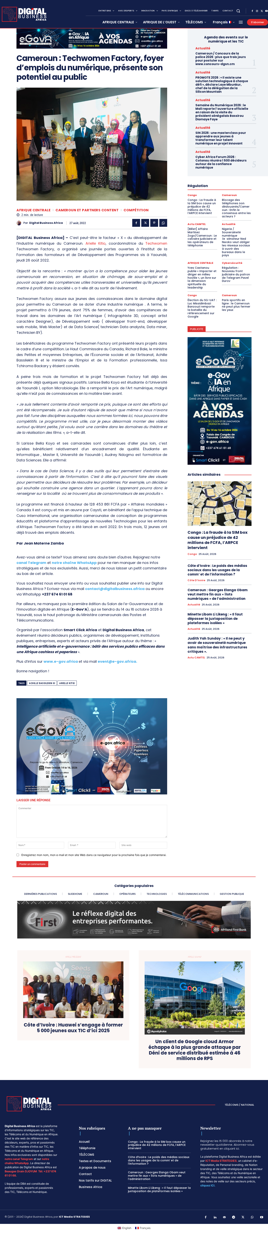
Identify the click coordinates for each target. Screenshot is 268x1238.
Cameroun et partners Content (87, 210)
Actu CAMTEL (197, 224)
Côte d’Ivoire (196, 580)
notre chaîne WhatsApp (74, 562)
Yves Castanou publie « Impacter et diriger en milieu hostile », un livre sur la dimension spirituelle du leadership (202, 278)
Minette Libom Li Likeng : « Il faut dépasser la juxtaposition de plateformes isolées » (215, 618)
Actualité (202, 48)
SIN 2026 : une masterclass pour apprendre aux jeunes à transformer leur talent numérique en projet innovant (220, 138)
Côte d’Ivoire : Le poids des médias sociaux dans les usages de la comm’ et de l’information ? (217, 570)
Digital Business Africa (46, 223)
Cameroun (229, 195)
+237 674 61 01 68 (57, 594)
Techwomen (156, 243)
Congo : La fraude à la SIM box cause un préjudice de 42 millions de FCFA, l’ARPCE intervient (202, 206)
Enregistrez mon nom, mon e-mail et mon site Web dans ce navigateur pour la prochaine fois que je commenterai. (93, 855)
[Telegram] (233, 1217)
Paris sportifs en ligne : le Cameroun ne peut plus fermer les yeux (236, 305)
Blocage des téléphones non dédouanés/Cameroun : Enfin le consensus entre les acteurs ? (236, 208)
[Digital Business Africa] (19, 223)
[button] (238, 10)
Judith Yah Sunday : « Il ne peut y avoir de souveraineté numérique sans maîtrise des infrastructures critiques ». (217, 645)
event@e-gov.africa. (117, 661)
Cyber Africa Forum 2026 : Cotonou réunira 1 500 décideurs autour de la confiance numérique (221, 162)
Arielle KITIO (67, 683)
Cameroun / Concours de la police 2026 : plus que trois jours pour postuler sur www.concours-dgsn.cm (220, 58)
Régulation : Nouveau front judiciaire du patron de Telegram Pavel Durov (236, 274)
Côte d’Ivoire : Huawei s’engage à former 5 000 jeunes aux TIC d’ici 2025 (73, 1028)
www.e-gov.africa (61, 661)
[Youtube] (261, 1217)
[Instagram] (257, 11)
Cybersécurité (232, 263)
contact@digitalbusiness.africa (115, 588)
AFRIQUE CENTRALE (33, 210)
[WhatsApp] (163, 223)
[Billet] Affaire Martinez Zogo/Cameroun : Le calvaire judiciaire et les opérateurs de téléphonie (202, 237)
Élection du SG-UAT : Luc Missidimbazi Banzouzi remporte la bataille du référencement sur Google (202, 308)
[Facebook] (252, 11)
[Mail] (224, 1217)
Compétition (136, 210)
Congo (192, 195)
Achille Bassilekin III (42, 683)
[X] (261, 11)
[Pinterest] (154, 223)
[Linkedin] (215, 1217)
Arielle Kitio (96, 243)
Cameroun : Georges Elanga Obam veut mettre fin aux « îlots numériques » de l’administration (218, 594)
